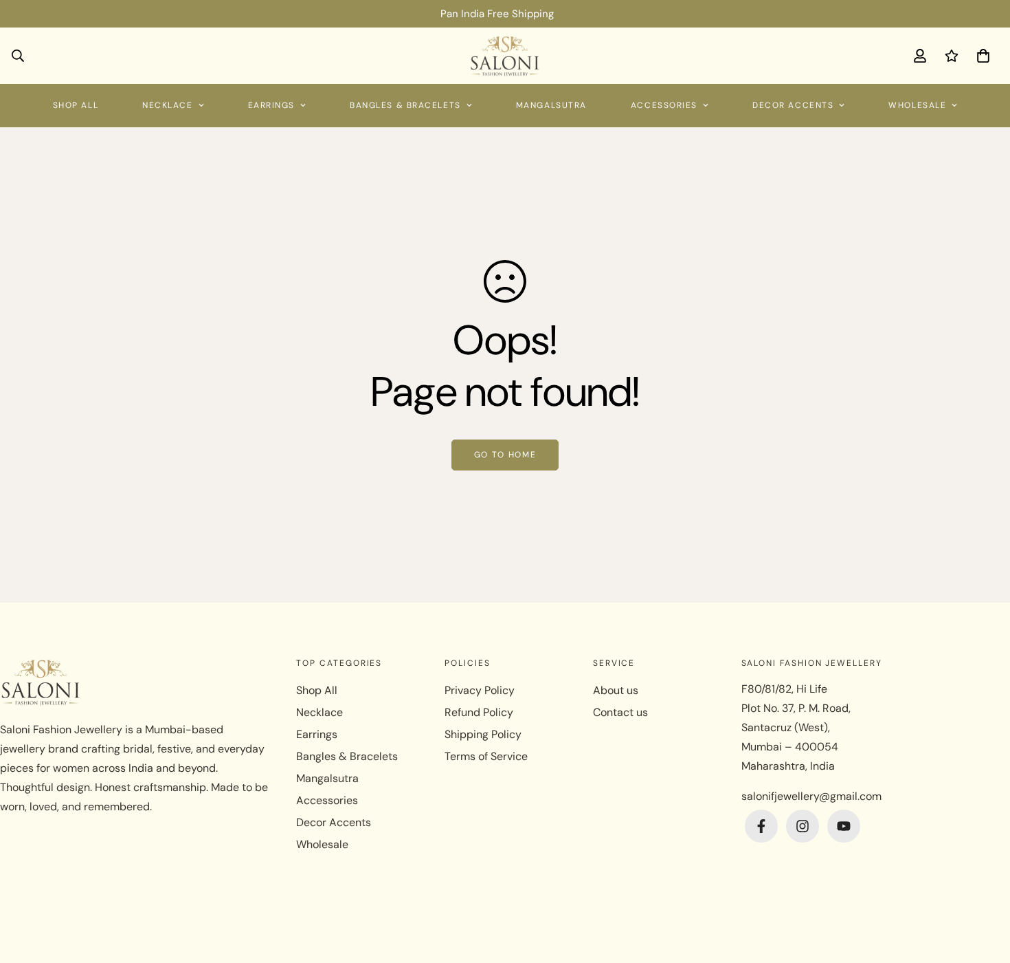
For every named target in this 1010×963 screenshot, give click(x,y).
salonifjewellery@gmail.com (811, 796)
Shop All (75, 105)
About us (615, 690)
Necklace (167, 105)
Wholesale (917, 105)
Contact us (620, 712)
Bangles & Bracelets (405, 105)
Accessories (664, 105)
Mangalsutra (551, 105)
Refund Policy (479, 712)
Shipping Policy (483, 734)
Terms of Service (486, 756)
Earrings (271, 105)
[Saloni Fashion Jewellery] (505, 56)
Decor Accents (792, 105)
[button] (980, 56)
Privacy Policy (480, 690)
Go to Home (505, 454)
